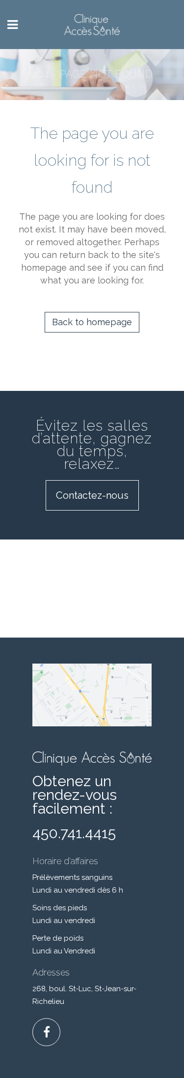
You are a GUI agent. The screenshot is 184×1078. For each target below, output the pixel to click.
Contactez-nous (92, 495)
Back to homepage (92, 322)
